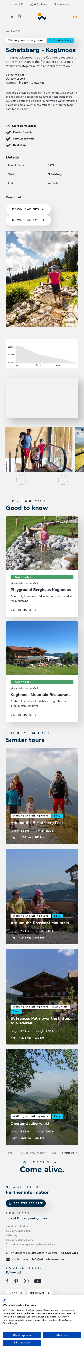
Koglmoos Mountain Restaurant (40, 695)
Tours (53, 1153)
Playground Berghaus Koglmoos (41, 590)
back (14, 31)
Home (9, 1153)
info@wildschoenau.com (38, 1259)
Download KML (26, 220)
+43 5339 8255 (44, 1253)
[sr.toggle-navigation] (10, 16)
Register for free (28, 1203)
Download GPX (25, 209)
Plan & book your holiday (31, 1153)
